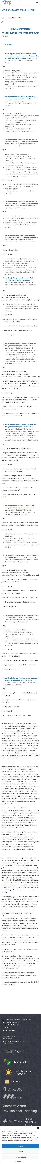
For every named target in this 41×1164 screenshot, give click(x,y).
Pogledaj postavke (20, 1157)
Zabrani (20, 1151)
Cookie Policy (18, 1161)
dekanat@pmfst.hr (11, 1030)
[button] (38, 1128)
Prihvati (20, 1146)
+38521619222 (9, 1027)
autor (5, 18)
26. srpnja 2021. (16, 18)
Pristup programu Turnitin (30, 1121)
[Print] (3, 22)
